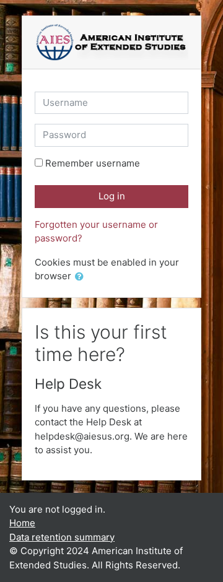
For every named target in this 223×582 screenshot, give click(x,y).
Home (22, 523)
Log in (111, 196)
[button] (82, 277)
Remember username (92, 163)
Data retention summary (62, 537)
